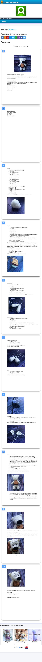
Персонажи (12, 29)
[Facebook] (21, 37)
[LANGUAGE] (26, 647)
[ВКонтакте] (2, 37)
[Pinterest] (7, 37)
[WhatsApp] (16, 37)
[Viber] (18, 37)
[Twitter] (24, 37)
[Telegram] (13, 37)
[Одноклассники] (5, 37)
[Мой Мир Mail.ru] (10, 37)
